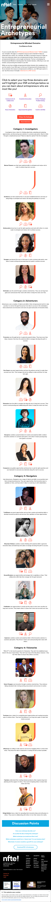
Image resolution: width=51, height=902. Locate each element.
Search (34, 4)
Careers (28, 860)
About (27, 855)
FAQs (42, 863)
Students (36, 863)
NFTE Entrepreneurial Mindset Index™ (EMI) (29, 51)
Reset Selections (25, 121)
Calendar (20, 4)
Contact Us (6, 873)
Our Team (36, 865)
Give (25, 4)
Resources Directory (44, 868)
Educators (36, 861)
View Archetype (25, 117)
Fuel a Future (43, 856)
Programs (28, 865)
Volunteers (36, 867)
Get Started (44, 861)
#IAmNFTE (36, 855)
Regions (28, 867)
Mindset (28, 861)
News (14, 4)
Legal (4, 877)
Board (35, 860)
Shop (29, 4)
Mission (28, 863)
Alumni (35, 858)
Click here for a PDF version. (28, 70)
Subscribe (5, 875)
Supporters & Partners (44, 865)
